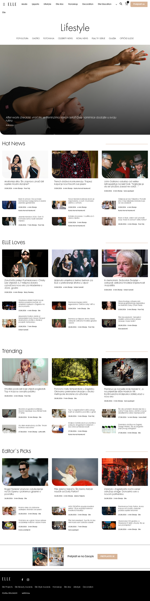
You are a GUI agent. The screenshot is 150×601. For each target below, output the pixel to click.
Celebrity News (65, 39)
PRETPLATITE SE (107, 557)
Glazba (112, 39)
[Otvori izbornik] (4, 4)
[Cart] (126, 4)
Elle (4, 13)
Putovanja (48, 39)
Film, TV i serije (98, 39)
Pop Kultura (22, 39)
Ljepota (35, 4)
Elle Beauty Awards (23, 587)
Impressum (26, 593)
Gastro (36, 39)
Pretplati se (139, 4)
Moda (24, 4)
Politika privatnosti (9, 593)
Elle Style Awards (42, 587)
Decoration (87, 4)
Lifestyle (47, 4)
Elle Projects (7, 587)
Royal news (82, 39)
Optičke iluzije (127, 39)
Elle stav (60, 4)
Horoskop (73, 4)
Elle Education (104, 4)
